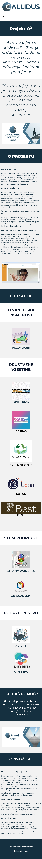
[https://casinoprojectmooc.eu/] (21, 420)
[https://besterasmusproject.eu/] (21, 508)
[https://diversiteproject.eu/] (21, 660)
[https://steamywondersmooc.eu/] (21, 559)
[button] (3, 17)
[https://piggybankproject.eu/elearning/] (21, 336)
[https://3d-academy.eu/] (21, 586)
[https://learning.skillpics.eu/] (21, 391)
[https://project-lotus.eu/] (21, 483)
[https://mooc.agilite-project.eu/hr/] (21, 634)
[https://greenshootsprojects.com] (21, 451)
